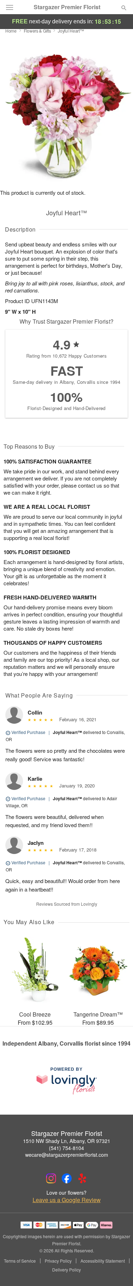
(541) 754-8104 (66, 1147)
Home (11, 31)
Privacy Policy (58, 1261)
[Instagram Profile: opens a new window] (51, 1178)
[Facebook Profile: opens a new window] (67, 1178)
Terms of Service (20, 1261)
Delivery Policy (66, 1270)
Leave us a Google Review (67, 1200)
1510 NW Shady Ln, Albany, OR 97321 (66, 1140)
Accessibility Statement (103, 1261)
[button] (118, 1270)
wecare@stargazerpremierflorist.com (66, 1154)
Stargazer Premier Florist (67, 7)
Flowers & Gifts (37, 31)
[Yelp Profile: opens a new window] (82, 1178)
